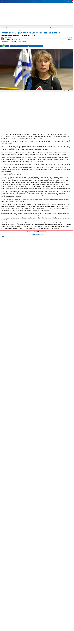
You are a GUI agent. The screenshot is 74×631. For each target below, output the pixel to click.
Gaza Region (5, 41)
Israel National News (5, 30)
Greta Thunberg (22, 41)
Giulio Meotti (8, 37)
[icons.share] (71, 1)
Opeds (12, 30)
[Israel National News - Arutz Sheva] (37, 1)
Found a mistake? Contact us (36, 234)
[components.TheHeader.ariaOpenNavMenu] (11, 1)
